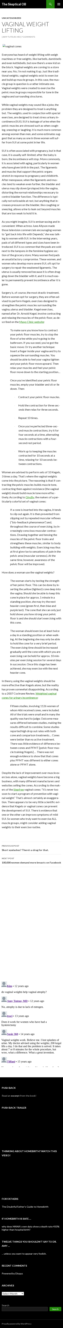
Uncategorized (11, 18)
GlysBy (30, 497)
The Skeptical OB (14, 4)
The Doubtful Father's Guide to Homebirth (25, 1206)
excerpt (15, 1095)
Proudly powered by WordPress (16, 1323)
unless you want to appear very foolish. (25, 1253)
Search (5, 1305)
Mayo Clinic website (31, 321)
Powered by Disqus (12, 1273)
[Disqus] (31, 924)
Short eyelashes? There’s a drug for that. (25, 848)
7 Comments (28, 36)
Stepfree (18, 789)
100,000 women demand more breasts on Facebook (31, 860)
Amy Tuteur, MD (11, 36)
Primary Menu (59, 4)
